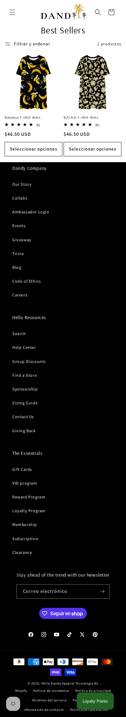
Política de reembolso (51, 690)
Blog (16, 267)
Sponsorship (25, 389)
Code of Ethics (26, 281)
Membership (24, 524)
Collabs (19, 198)
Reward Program (28, 497)
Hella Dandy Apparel (58, 683)
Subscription (25, 538)
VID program (24, 483)
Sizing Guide (25, 403)
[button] (12, 12)
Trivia (18, 253)
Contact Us (23, 416)
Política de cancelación (89, 709)
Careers (19, 295)
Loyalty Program (29, 510)
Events (19, 225)
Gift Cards (22, 469)
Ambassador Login (31, 212)
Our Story (21, 184)
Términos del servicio (49, 700)
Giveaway (21, 239)
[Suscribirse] (102, 591)
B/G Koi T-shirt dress (81, 117)
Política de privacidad (93, 690)
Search (19, 333)
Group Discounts (29, 361)
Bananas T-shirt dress (23, 117)
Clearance (22, 552)
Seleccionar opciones (33, 149)
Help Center (24, 347)
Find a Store (24, 375)
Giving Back (24, 430)
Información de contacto (44, 709)
